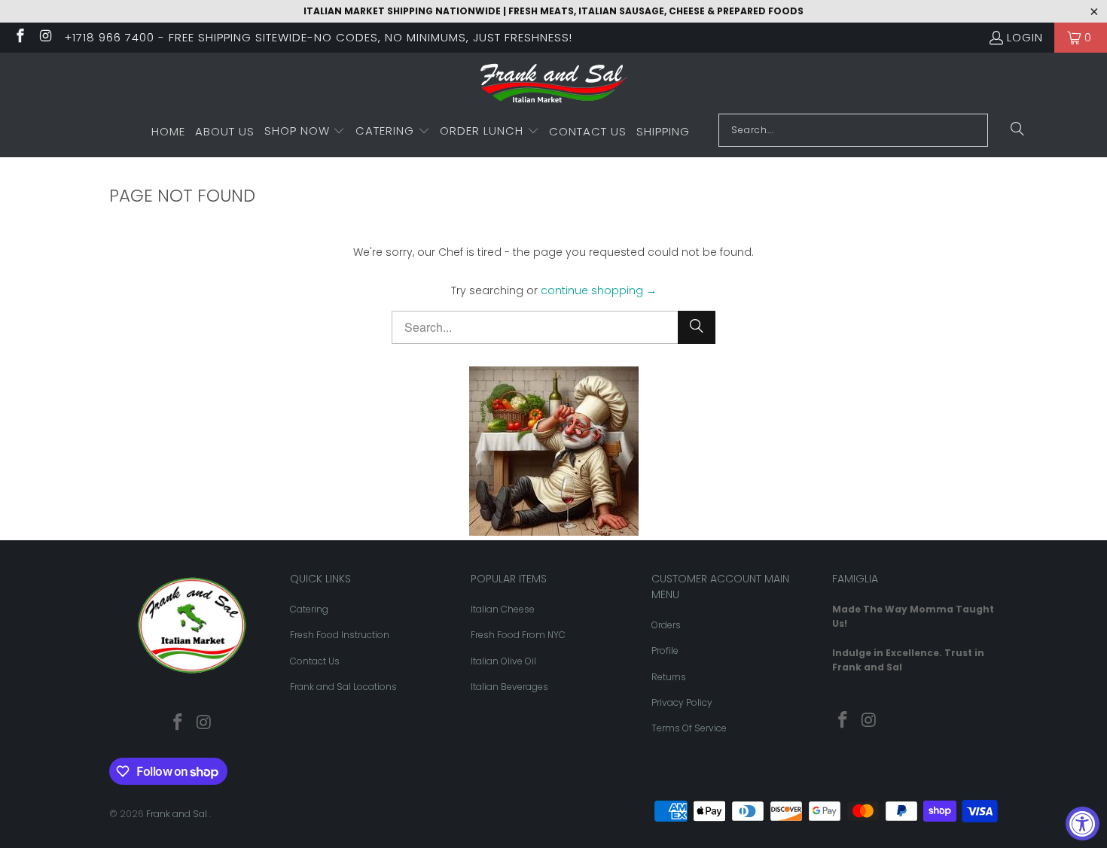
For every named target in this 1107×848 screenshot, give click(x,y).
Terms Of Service (689, 728)
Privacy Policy (681, 702)
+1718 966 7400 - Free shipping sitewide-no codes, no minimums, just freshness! (318, 37)
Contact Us (315, 661)
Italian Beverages (509, 686)
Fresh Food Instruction (339, 634)
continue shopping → (599, 290)
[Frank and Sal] (554, 87)
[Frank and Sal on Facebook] (19, 37)
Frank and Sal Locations (343, 686)
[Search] (1017, 130)
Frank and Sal (177, 813)
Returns (668, 676)
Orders (666, 625)
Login (1025, 37)
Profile (665, 650)
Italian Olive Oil (503, 661)
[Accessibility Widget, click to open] (1082, 823)
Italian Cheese (503, 609)
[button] (305, 132)
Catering (309, 609)
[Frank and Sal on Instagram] (45, 37)
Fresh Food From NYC (518, 634)
